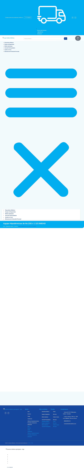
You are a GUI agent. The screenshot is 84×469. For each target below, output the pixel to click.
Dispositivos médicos (10, 226)
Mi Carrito (55, 414)
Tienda (29, 416)
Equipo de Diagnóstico (10, 211)
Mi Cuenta (55, 419)
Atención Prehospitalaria (11, 215)
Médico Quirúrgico (9, 213)
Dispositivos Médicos (10, 210)
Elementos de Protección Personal (11, 51)
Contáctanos (30, 418)
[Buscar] (65, 38)
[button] (41, 130)
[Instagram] (75, 18)
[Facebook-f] (73, 18)
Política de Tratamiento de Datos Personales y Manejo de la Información (33, 423)
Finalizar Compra (56, 424)
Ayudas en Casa (9, 217)
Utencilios (16, 226)
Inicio (4, 226)
